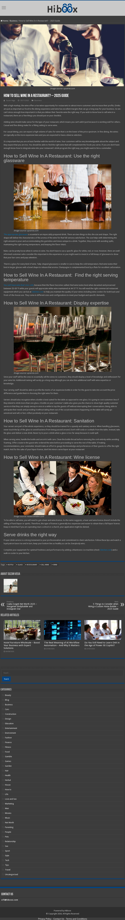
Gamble (8, 756)
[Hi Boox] (63, 7)
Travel (7, 870)
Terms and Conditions (76, 919)
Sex (6, 846)
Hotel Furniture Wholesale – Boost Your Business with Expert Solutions (22, 645)
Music (7, 818)
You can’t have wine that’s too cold (18, 285)
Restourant (32, 565)
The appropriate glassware (16, 234)
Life (6, 794)
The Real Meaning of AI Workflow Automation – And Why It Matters (61, 644)
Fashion (8, 737)
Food (7, 752)
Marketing (9, 804)
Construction (10, 714)
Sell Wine (45, 565)
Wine (55, 565)
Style (7, 855)
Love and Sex (11, 799)
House (8, 785)
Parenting (9, 827)
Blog (7, 700)
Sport (7, 851)
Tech (7, 860)
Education (9, 723)
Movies (8, 813)
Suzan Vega (10, 100)
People (8, 832)
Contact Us (58, 919)
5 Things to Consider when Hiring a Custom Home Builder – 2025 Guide (103, 605)
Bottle (11, 565)
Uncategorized (11, 874)
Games (8, 761)
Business (13, 21)
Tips (7, 865)
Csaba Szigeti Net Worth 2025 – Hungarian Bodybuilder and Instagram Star (22, 605)
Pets (7, 837)
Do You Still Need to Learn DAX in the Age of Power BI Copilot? (102, 644)
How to (8, 789)
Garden (8, 766)
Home (5, 21)
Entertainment (11, 728)
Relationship (10, 841)
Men (7, 808)
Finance (8, 742)
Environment (10, 733)
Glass (20, 565)
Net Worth (9, 822)
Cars (7, 709)
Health (8, 775)
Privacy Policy (44, 919)
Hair (7, 771)
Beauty (8, 695)
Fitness (8, 747)
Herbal (8, 780)
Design (8, 719)
